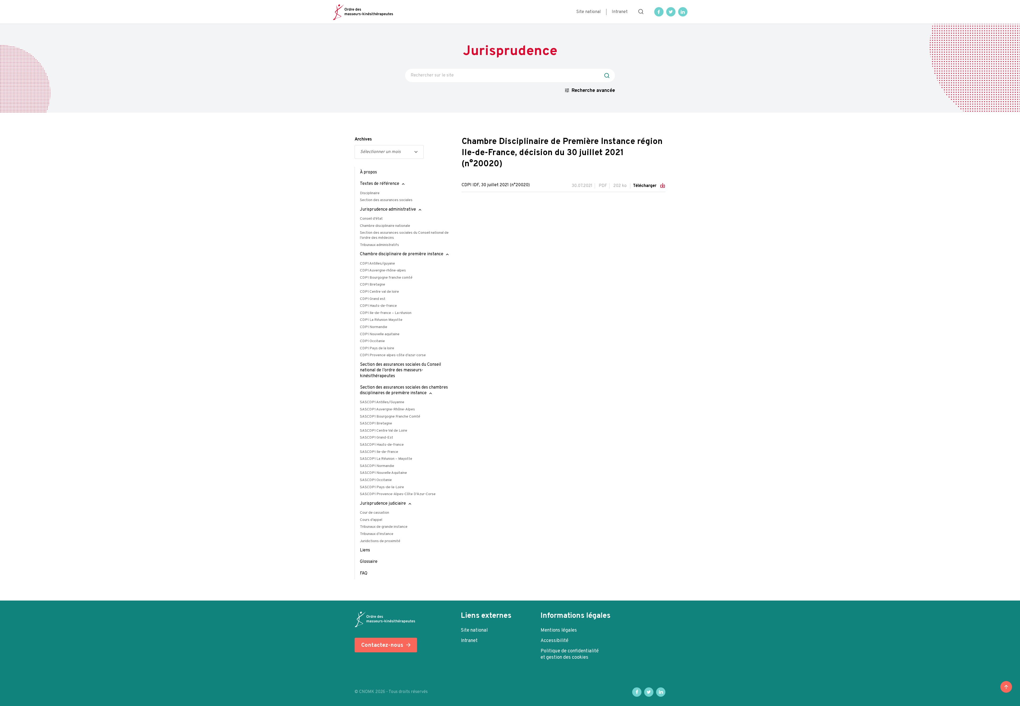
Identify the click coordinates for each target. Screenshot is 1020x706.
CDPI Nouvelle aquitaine (380, 334)
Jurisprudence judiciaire (383, 503)
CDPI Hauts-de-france (378, 306)
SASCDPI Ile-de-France (379, 452)
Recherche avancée (593, 91)
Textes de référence (379, 183)
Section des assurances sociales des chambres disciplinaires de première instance (404, 390)
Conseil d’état (371, 218)
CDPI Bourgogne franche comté (386, 277)
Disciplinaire (370, 193)
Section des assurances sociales (386, 200)
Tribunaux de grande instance (383, 527)
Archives (363, 139)
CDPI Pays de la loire (377, 348)
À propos (368, 172)
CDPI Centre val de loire (379, 292)
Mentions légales (559, 630)
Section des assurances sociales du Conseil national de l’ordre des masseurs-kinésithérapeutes (400, 370)
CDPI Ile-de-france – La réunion (385, 313)
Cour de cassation (374, 513)
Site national (588, 12)
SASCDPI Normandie (377, 466)
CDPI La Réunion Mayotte (381, 320)
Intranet (620, 12)
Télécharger (645, 186)
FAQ (363, 573)
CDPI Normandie (373, 327)
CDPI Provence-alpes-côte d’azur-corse (393, 355)
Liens (365, 550)
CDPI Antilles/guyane (377, 263)
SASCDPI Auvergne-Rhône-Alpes (387, 409)
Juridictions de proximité (380, 541)
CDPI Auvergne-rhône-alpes (383, 270)
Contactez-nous (382, 645)
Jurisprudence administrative (388, 209)
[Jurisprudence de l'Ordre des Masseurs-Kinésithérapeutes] (363, 12)
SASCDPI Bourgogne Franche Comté (390, 416)
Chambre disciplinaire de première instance (401, 254)
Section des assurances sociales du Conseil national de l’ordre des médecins (404, 235)
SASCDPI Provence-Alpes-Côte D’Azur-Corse (398, 494)
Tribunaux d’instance (376, 534)
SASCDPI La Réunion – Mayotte (386, 459)
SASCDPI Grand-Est (376, 437)
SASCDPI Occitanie (376, 480)
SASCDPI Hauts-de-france (382, 445)
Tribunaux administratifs (379, 245)
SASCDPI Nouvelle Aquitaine (383, 473)
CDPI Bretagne (372, 284)
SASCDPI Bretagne (376, 423)
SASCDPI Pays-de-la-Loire (382, 487)
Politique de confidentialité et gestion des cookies (570, 654)
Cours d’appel (371, 520)
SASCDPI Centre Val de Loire (383, 430)
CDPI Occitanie (372, 341)
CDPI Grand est (372, 299)
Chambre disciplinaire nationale (385, 226)
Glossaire (368, 561)
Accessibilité (554, 641)
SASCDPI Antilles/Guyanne (382, 402)
